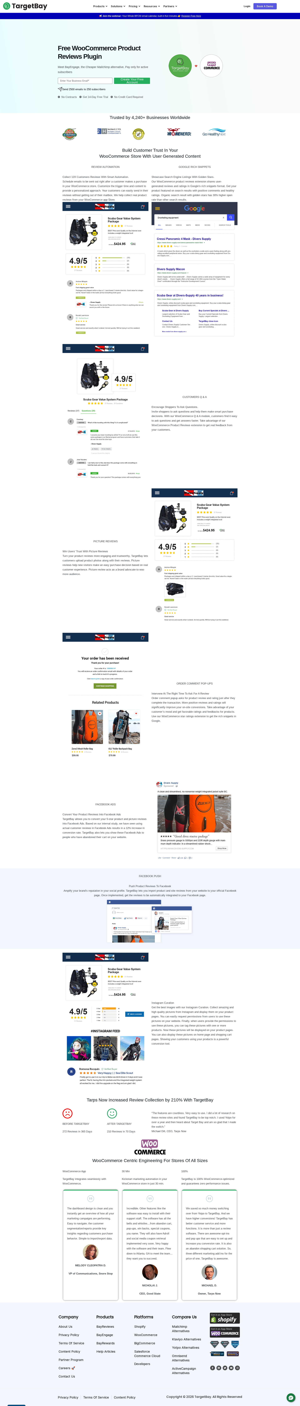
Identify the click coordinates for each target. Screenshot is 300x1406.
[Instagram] (237, 1368)
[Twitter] (225, 1368)
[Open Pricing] (139, 6)
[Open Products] (106, 6)
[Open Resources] (159, 6)
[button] (291, 1397)
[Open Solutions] (124, 6)
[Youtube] (231, 1368)
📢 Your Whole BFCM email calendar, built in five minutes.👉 (150, 16)
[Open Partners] (176, 6)
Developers (142, 1364)
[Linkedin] (218, 1368)
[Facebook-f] (212, 1368)
